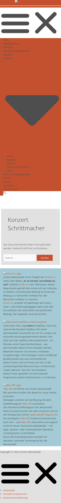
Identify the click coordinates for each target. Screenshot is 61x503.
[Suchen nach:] (20, 257)
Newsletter (9, 490)
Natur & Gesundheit (18, 167)
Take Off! (8, 388)
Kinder (7, 178)
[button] (30, 23)
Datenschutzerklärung (15, 497)
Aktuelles (8, 47)
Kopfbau (8, 54)
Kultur (10, 155)
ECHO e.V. (50, 277)
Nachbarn (8, 185)
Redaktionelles (11, 43)
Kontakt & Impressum (15, 493)
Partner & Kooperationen (16, 174)
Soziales (11, 163)
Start (5, 39)
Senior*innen (10, 189)
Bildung (11, 159)
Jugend (7, 181)
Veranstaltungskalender (16, 50)
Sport (10, 170)
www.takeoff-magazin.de (43, 414)
